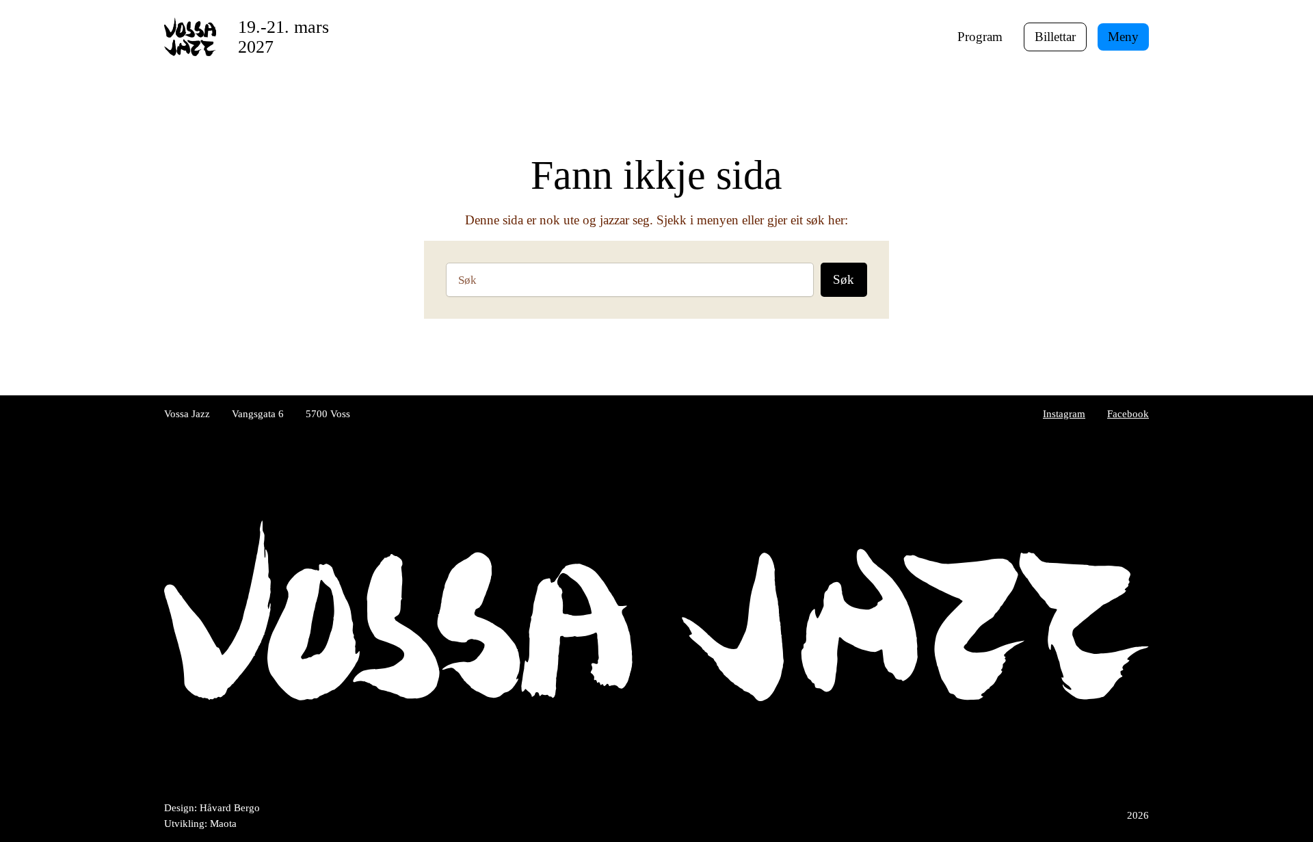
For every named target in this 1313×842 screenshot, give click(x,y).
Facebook (1128, 413)
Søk (843, 279)
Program (980, 36)
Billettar (1055, 36)
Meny (1123, 36)
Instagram (1064, 413)
